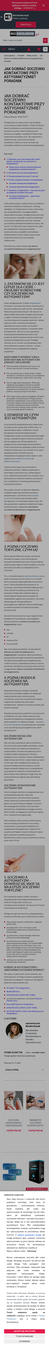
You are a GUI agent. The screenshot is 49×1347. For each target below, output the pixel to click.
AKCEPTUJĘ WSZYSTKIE (24, 1331)
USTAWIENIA (24, 1341)
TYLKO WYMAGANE (24, 1336)
